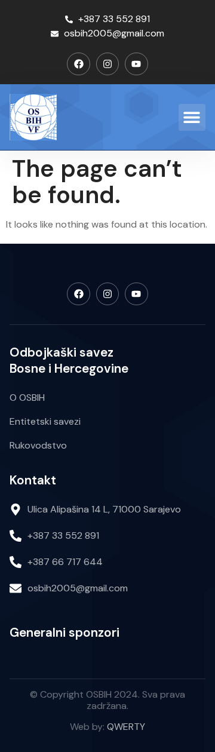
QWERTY (126, 726)
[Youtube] (136, 64)
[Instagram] (107, 64)
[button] (192, 117)
